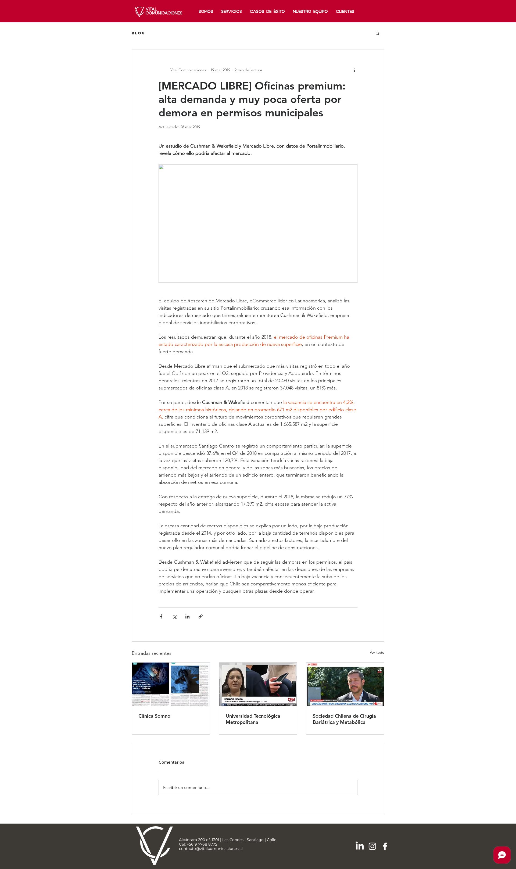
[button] (377, 33)
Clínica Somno (154, 716)
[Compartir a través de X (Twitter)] (174, 616)
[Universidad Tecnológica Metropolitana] (258, 684)
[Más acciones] (354, 70)
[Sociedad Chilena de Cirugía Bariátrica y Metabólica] (345, 684)
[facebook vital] (385, 846)
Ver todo (377, 652)
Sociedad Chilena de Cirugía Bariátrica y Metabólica (344, 719)
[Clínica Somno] (171, 684)
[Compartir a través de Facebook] (161, 616)
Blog (138, 33)
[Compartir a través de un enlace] (200, 616)
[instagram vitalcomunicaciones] (372, 846)
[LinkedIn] (360, 846)
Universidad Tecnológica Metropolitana (253, 719)
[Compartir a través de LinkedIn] (187, 616)
